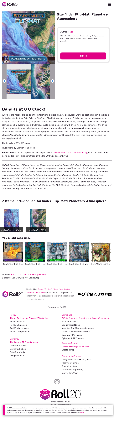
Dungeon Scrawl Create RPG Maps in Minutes (75, 344)
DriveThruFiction (18, 349)
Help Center (40, 292)
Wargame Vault (17, 355)
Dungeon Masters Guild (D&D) (76, 359)
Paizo (70, 31)
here (82, 412)
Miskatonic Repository (72, 369)
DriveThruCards (17, 352)
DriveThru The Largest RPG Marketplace (24, 340)
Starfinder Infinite (70, 366)
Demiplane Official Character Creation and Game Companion (86, 316)
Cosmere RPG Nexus (72, 335)
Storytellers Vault (70, 373)
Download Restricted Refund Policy (70, 152)
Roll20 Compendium (20, 331)
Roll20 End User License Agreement (28, 274)
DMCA (67, 289)
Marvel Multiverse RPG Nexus (76, 331)
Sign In (83, 56)
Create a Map (68, 349)
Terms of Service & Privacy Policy (50, 289)
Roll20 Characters (18, 324)
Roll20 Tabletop (17, 321)
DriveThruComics (18, 345)
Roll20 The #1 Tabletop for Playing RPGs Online (29, 316)
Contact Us (30, 292)
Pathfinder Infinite (70, 362)
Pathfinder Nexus (70, 321)
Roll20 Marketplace (19, 328)
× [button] (111, 408)
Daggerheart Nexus (71, 324)
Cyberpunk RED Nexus (73, 338)
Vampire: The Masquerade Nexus (78, 328)
